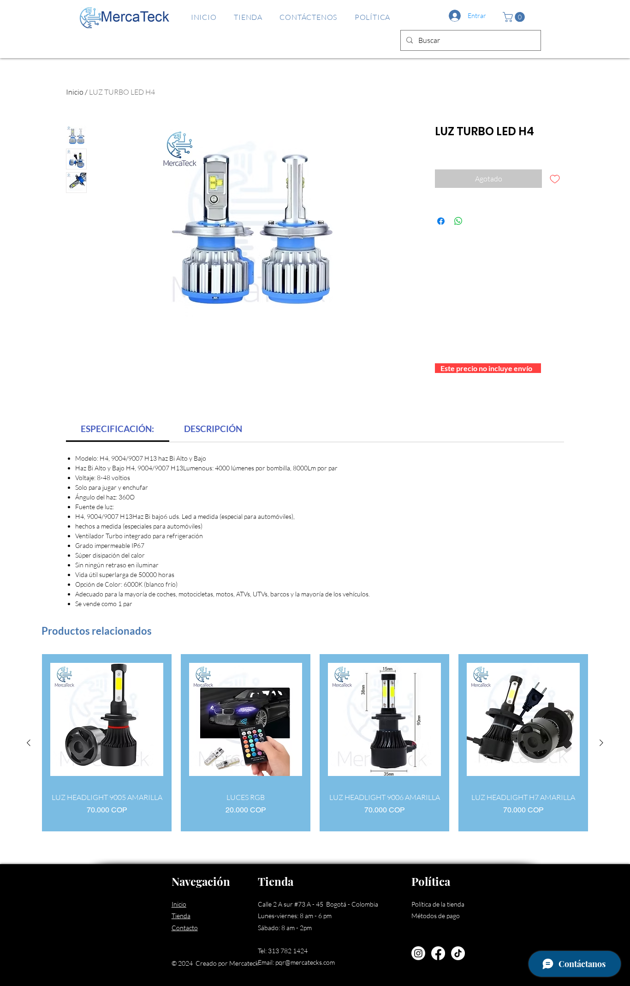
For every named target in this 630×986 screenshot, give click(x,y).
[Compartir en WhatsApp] (458, 221)
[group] (315, 743)
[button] (515, 17)
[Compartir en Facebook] (440, 221)
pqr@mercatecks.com (305, 962)
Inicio (74, 91)
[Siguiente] (601, 742)
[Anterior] (28, 742)
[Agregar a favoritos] (555, 178)
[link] (117, 428)
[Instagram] (418, 953)
